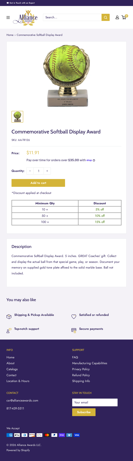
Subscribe (84, 412)
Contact (11, 375)
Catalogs (12, 369)
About (10, 363)
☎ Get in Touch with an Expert (20, 2)
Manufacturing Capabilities (89, 363)
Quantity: (18, 171)
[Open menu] (8, 17)
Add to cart (38, 183)
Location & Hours (17, 381)
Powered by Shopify (18, 450)
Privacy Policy (81, 369)
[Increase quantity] (47, 171)
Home (9, 35)
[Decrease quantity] (30, 171)
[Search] (106, 17)
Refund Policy (81, 375)
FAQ (75, 357)
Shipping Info (81, 381)
